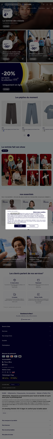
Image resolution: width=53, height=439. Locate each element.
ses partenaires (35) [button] (15, 213)
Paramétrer (32, 225)
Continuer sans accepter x (12, 211)
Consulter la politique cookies (13, 223)
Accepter (20, 225)
